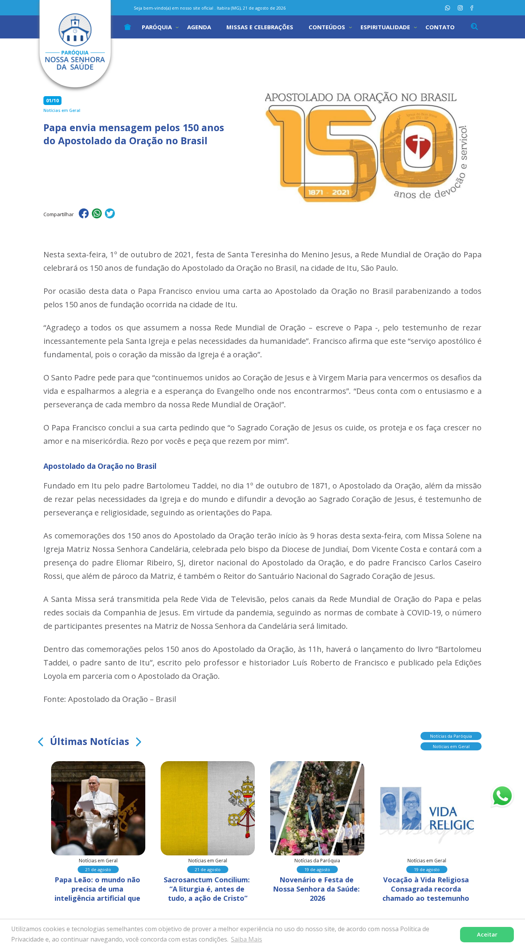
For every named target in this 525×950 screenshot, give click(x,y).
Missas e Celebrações (259, 27)
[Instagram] (460, 7)
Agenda (199, 27)
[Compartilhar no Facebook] (84, 214)
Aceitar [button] (487, 934)
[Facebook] (471, 7)
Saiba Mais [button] (246, 939)
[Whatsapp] (447, 7)
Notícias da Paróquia (451, 736)
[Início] (127, 27)
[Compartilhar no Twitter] (110, 214)
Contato (440, 27)
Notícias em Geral (451, 746)
